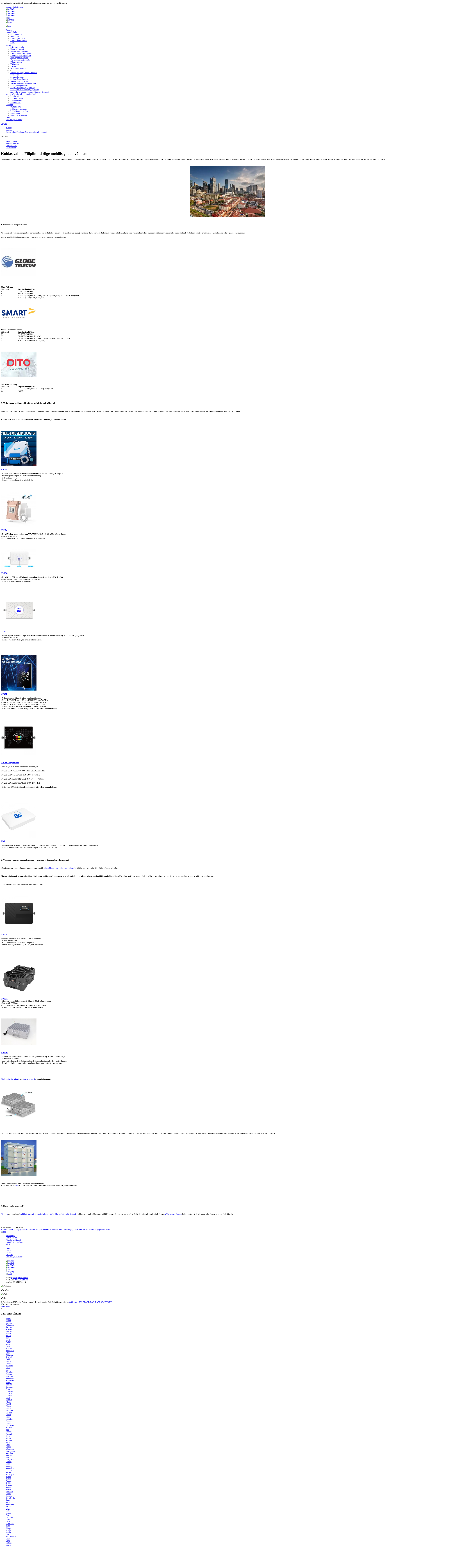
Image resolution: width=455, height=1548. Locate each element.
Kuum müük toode (17, 49)
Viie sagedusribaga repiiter (20, 60)
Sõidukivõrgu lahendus (19, 79)
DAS (17, 1185)
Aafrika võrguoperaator (19, 81)
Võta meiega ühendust (14, 120)
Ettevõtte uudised (16, 98)
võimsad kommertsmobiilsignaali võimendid (59, 868)
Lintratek (4, 1214)
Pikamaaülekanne (17, 77)
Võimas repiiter (16, 62)
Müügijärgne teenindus (19, 111)
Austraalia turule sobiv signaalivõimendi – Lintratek (29, 92)
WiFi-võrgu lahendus (18, 68)
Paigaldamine (15, 113)
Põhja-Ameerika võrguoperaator (22, 88)
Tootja (8, 118)
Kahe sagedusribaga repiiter (20, 53)
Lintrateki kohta (12, 32)
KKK (12, 43)
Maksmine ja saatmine (18, 115)
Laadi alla (9, 1255)
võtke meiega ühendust (173, 1214)
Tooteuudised (15, 103)
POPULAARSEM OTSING (101, 1302)
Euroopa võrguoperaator (19, 85)
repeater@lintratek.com (14, 7)
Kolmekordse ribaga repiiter (20, 56)
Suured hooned (29, 1079)
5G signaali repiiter (17, 47)
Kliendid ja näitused (17, 38)
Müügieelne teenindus (18, 109)
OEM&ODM (15, 107)
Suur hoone (14, 75)
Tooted (8, 45)
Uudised (9, 130)
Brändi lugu (14, 36)
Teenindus (9, 105)
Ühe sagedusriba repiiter (19, 51)
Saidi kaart (73, 1302)
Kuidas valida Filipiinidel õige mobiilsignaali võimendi (26, 132)
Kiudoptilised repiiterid (10, 1079)
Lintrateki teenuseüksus (14, 1242)
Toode (8, 1248)
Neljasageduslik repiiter (19, 58)
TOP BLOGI (84, 1302)
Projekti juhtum (16, 96)
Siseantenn (14, 66)
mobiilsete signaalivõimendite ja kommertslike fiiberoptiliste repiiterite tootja (48, 1214)
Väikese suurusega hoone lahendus (23, 73)
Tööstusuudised (16, 100)
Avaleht (8, 30)
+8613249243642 (21, 1280)
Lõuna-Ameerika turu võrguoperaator (24, 90)
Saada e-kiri (5, 1306)
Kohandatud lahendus (18, 41)
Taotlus (8, 1250)
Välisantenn (14, 64)
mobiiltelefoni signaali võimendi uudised (21, 94)
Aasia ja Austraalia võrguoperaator (23, 83)
